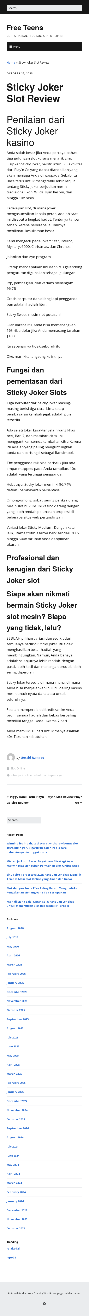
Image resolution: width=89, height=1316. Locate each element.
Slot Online (18, 768)
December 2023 (17, 1210)
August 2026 (15, 928)
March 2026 (14, 964)
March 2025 (14, 1074)
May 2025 (13, 1055)
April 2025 (13, 1065)
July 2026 (12, 937)
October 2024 (16, 1119)
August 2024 (15, 1137)
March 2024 (14, 1183)
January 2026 (15, 983)
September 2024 (18, 1128)
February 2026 (16, 974)
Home (11, 62)
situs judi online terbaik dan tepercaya (36, 775)
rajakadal (13, 1248)
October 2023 (16, 1228)
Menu (16, 46)
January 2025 (15, 1092)
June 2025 (13, 1046)
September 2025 (18, 1019)
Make (22, 1293)
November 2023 (17, 1219)
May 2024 (13, 1165)
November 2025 (17, 1001)
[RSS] (44, 1303)
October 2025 (16, 1010)
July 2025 (12, 1037)
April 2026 (13, 955)
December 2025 (17, 992)
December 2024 (17, 1101)
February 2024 (16, 1192)
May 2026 (13, 946)
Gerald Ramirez (32, 757)
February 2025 (16, 1083)
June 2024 (13, 1155)
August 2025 (15, 1028)
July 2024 (12, 1146)
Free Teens (25, 27)
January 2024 (15, 1201)
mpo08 (11, 1257)
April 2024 (13, 1174)
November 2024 (17, 1110)
